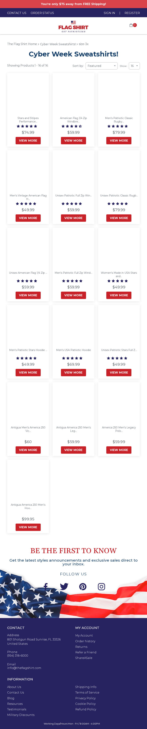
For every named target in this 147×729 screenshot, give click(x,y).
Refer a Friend (85, 652)
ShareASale (83, 658)
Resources (15, 703)
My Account (84, 635)
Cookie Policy (85, 703)
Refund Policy (85, 709)
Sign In (109, 13)
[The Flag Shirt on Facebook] (45, 587)
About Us (14, 687)
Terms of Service (87, 692)
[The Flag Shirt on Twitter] (64, 587)
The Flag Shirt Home (22, 44)
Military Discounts (20, 715)
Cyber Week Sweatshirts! (58, 44)
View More (28, 140)
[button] (27, 126)
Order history (85, 641)
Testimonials (16, 709)
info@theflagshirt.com (24, 668)
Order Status (42, 13)
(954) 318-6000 (17, 655)
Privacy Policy (85, 698)
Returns (81, 646)
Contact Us (16, 13)
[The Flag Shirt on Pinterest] (82, 587)
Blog (10, 698)
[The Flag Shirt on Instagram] (101, 587)
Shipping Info (85, 687)
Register (132, 13)
